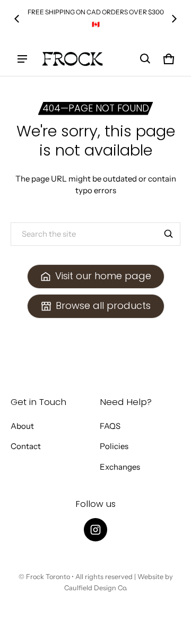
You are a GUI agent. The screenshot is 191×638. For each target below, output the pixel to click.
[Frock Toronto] (72, 58)
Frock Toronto (48, 577)
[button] (145, 59)
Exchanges (120, 467)
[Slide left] (17, 18)
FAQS (110, 426)
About (22, 426)
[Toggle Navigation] (22, 59)
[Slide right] (174, 18)
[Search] (168, 234)
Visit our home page (103, 275)
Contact (26, 446)
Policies (114, 446)
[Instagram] (95, 529)
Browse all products (103, 305)
